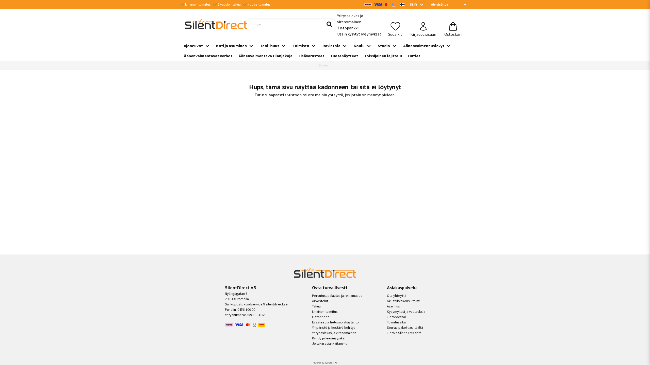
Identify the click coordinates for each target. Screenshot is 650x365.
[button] (402, 5)
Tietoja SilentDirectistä (404, 333)
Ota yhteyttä (396, 295)
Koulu (359, 45)
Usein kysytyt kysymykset (359, 33)
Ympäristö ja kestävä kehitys (333, 327)
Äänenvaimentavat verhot (208, 55)
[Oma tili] (423, 25)
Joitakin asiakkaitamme (330, 343)
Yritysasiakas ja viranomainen (350, 18)
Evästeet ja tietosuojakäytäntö (335, 322)
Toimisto (300, 45)
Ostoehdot (320, 317)
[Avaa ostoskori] (453, 25)
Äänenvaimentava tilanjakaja (265, 55)
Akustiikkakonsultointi (403, 301)
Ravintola (331, 45)
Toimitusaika (396, 322)
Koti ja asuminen (231, 45)
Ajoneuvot (193, 45)
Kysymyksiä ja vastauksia (406, 311)
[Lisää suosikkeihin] (395, 25)
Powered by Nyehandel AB (325, 362)
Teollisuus (269, 45)
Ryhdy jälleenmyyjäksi (328, 338)
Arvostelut (320, 301)
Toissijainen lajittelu (383, 55)
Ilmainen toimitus (325, 311)
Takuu (316, 306)
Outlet (414, 55)
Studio (384, 45)
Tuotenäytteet (344, 55)
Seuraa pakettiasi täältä (405, 327)
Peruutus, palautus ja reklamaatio (337, 295)
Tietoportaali (397, 317)
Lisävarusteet (311, 55)
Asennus (393, 306)
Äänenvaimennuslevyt (423, 45)
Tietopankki (348, 27)
